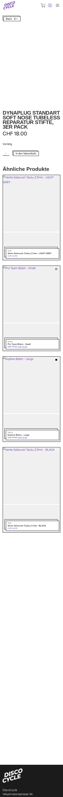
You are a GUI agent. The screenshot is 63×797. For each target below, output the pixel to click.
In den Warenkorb (26, 153)
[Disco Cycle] (9, 5)
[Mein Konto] (48, 5)
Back (9, 18)
